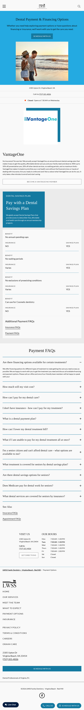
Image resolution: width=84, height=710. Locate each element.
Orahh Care (10, 644)
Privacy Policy (11, 627)
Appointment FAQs (12, 518)
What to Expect (12, 608)
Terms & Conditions (15, 633)
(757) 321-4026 (45, 94)
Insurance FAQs (12, 327)
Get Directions (28, 555)
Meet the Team (11, 602)
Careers (7, 638)
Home (6, 591)
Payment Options (13, 614)
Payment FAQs (12, 333)
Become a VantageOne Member (42, 182)
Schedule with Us (42, 36)
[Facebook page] (42, 695)
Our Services (10, 597)
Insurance (9, 619)
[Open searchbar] (79, 6)
